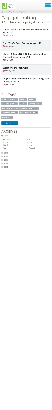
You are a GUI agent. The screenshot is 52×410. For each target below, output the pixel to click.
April (5, 148)
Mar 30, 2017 (10, 71)
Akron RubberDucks (28, 113)
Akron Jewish (35, 104)
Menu (48, 5)
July (30, 145)
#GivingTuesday (9, 99)
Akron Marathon (9, 113)
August (32, 148)
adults (22, 104)
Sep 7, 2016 (9, 84)
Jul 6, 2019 (9, 35)
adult (32, 99)
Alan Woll (7, 117)
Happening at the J (21, 12)
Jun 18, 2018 (9, 46)
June (31, 142)
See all (9, 123)
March (5, 145)
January (6, 139)
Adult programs (9, 104)
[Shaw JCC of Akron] (8, 6)
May (31, 139)
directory (9, 12)
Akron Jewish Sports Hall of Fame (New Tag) (20, 108)
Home (2, 12)
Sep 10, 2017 (9, 60)
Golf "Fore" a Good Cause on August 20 (22, 43)
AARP (23, 99)
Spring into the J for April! (15, 67)
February (7, 142)
